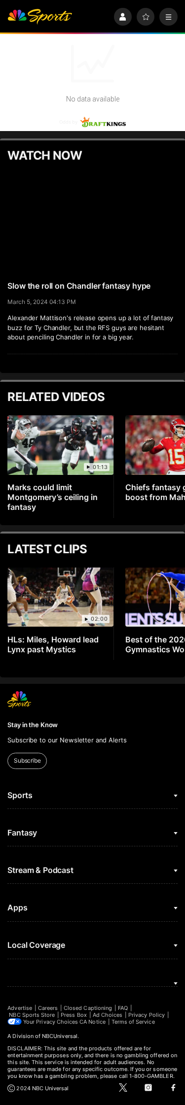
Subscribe (27, 760)
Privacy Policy (146, 1014)
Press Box (74, 1014)
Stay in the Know (32, 725)
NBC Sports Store (32, 1014)
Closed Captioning (88, 1008)
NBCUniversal (59, 1036)
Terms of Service (133, 1021)
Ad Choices (108, 1014)
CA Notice (92, 1021)
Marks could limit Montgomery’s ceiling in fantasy (52, 497)
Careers (48, 1008)
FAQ (123, 1008)
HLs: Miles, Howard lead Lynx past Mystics (53, 644)
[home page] (39, 17)
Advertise (19, 1008)
